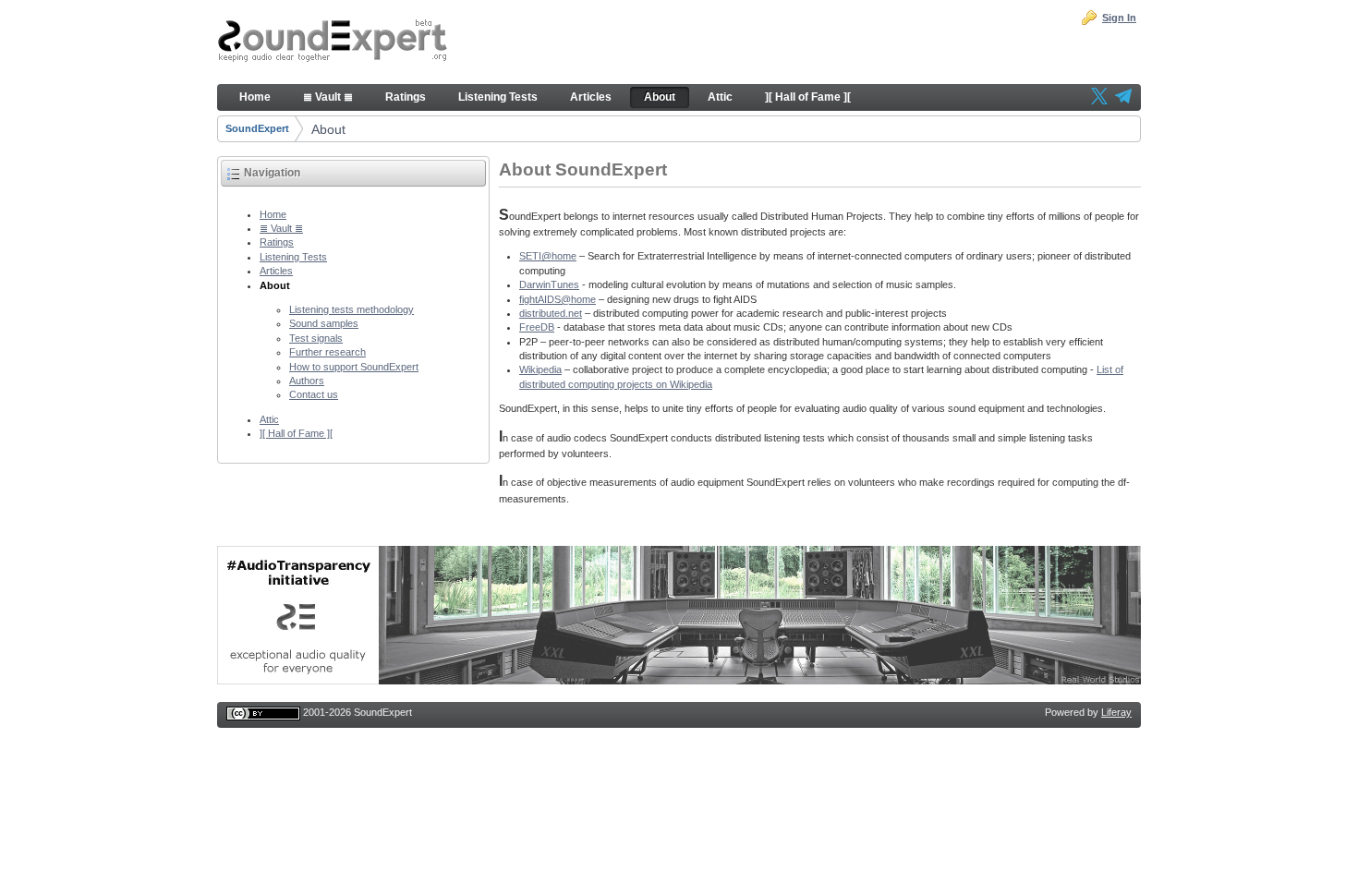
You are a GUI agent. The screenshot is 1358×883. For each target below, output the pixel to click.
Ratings (277, 242)
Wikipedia (540, 369)
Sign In (1119, 17)
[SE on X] (1099, 98)
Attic (269, 419)
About (328, 129)
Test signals (316, 338)
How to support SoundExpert (353, 366)
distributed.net (550, 313)
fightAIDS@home (557, 299)
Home (273, 214)
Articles (276, 270)
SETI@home (547, 255)
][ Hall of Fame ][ (296, 433)
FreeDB (536, 327)
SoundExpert (257, 128)
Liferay (1116, 712)
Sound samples (323, 323)
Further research (327, 351)
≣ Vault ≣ (281, 228)
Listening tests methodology (351, 309)
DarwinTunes (549, 284)
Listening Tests (293, 256)
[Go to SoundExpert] (332, 42)
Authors (306, 380)
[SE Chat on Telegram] (1123, 98)
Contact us (313, 394)
